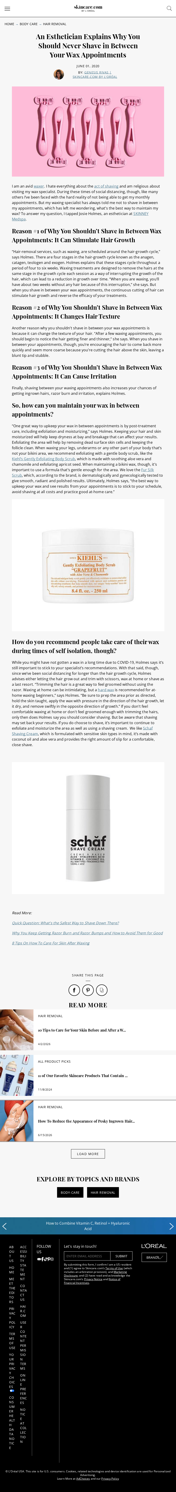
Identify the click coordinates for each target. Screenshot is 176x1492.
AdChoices (83, 1479)
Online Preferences (23, 1389)
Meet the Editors (12, 1290)
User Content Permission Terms (23, 1345)
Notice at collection (23, 1425)
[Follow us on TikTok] (45, 1260)
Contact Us (23, 1293)
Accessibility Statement (23, 1263)
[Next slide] (171, 1226)
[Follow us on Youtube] (39, 1260)
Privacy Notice (93, 1279)
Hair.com (23, 1311)
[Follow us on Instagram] (52, 1260)
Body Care (28, 24)
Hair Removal (54, 24)
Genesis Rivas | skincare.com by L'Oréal (95, 74)
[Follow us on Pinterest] (48, 1260)
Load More (88, 1154)
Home (9, 24)
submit (121, 1256)
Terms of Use (12, 1341)
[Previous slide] (4, 1226)
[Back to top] (165, 1481)
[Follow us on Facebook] (42, 1260)
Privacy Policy (110, 1479)
